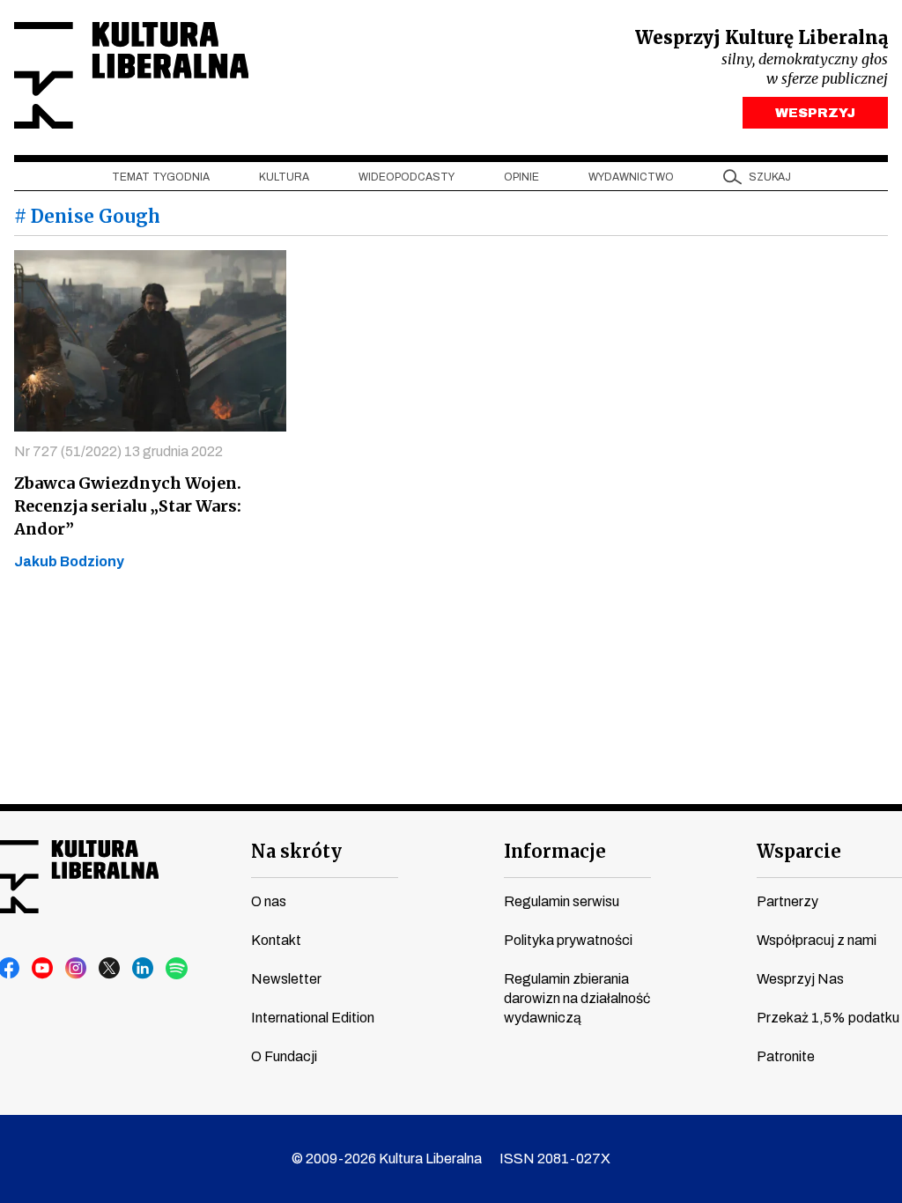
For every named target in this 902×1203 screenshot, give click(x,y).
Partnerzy (787, 901)
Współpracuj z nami (816, 940)
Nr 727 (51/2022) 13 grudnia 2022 (118, 451)
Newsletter (286, 978)
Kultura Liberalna (131, 75)
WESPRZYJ (815, 113)
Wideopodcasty (407, 177)
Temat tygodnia (161, 177)
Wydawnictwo (631, 177)
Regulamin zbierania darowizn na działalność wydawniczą (577, 998)
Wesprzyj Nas (800, 978)
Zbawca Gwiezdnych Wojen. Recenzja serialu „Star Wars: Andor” (127, 506)
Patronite (786, 1056)
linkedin (143, 968)
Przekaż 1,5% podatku (828, 1017)
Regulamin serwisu (561, 901)
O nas (268, 901)
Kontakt (276, 940)
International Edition (312, 1017)
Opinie (521, 177)
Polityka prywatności (568, 940)
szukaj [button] (770, 177)
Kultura (284, 177)
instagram (76, 968)
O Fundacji (284, 1056)
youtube (43, 968)
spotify (177, 968)
